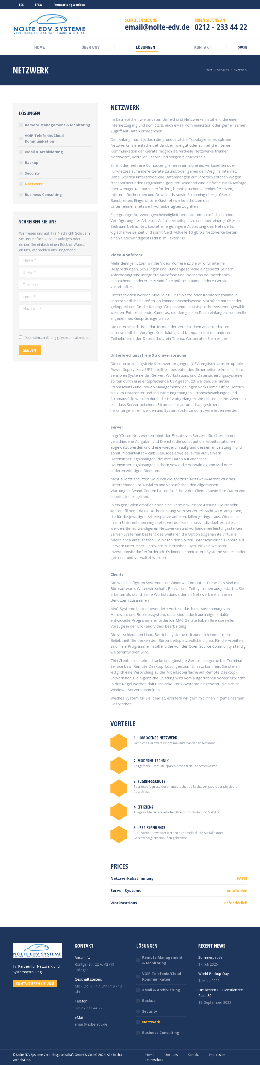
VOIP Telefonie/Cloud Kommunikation (44, 138)
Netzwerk (34, 183)
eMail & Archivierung (44, 151)
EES (21, 4)
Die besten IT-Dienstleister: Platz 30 (220, 992)
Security (32, 173)
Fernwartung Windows (69, 4)
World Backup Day (213, 973)
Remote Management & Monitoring (57, 125)
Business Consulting (43, 194)
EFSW (38, 4)
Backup (31, 162)
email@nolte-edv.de (91, 1024)
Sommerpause (210, 957)
